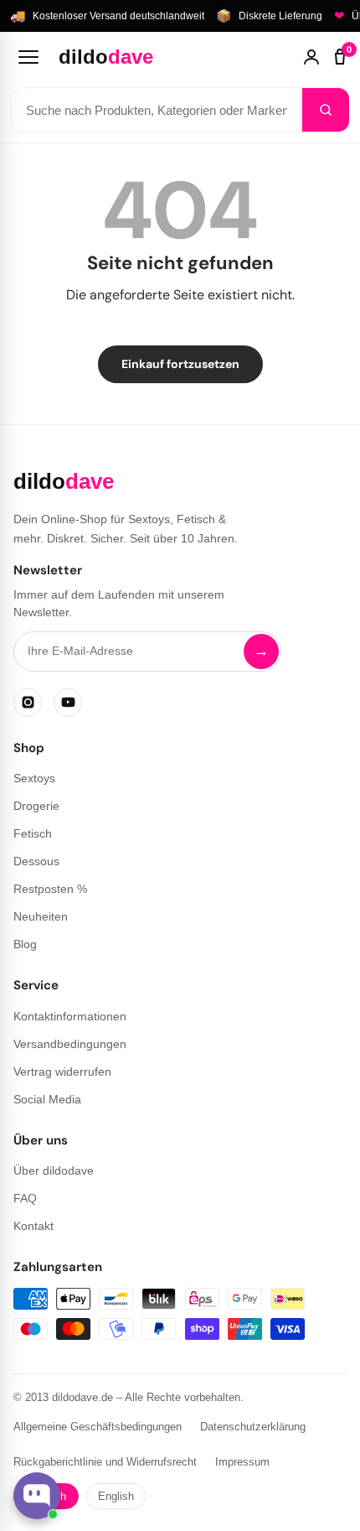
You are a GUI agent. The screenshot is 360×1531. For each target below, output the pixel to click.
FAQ (25, 1198)
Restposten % (50, 888)
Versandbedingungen (69, 1044)
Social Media (47, 1099)
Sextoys (34, 778)
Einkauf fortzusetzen (180, 363)
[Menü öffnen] (28, 57)
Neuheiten (40, 916)
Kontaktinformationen (69, 1016)
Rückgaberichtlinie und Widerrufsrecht (105, 1462)
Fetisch (32, 833)
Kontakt (33, 1226)
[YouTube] (68, 702)
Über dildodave (53, 1170)
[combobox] (156, 110)
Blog (25, 944)
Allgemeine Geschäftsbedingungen (97, 1426)
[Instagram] (27, 702)
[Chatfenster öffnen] (36, 1495)
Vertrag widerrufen (62, 1071)
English (116, 1496)
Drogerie (36, 805)
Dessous (36, 861)
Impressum (242, 1462)
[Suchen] (325, 110)
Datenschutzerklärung (253, 1426)
